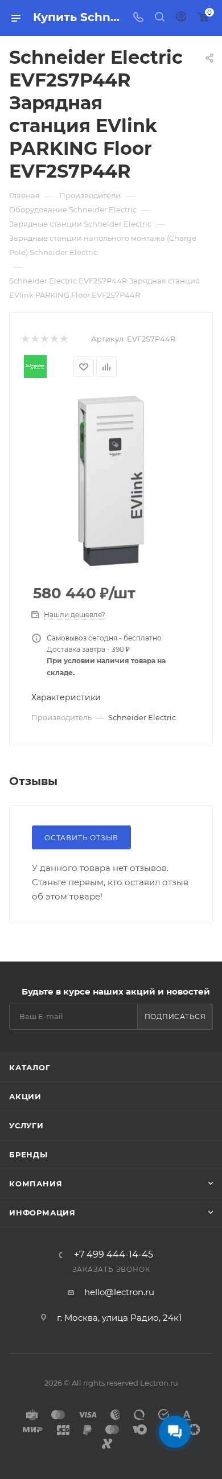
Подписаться (175, 1016)
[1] (25, 339)
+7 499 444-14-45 (113, 1254)
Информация (42, 1212)
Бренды (28, 1154)
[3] (44, 339)
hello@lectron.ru (119, 1292)
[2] (34, 339)
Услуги (26, 1125)
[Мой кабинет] (181, 18)
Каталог (30, 1067)
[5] (63, 339)
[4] (54, 339)
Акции (25, 1096)
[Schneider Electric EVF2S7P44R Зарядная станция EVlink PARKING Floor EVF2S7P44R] (111, 480)
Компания (35, 1183)
